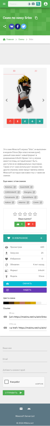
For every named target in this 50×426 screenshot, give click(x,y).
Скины (21, 39)
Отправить (13, 392)
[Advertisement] (25, 54)
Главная (8, 39)
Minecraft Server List (25, 416)
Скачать (19, 283)
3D (14, 71)
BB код (11, 313)
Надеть (18, 290)
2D (36, 71)
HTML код (12, 324)
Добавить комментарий (14, 370)
